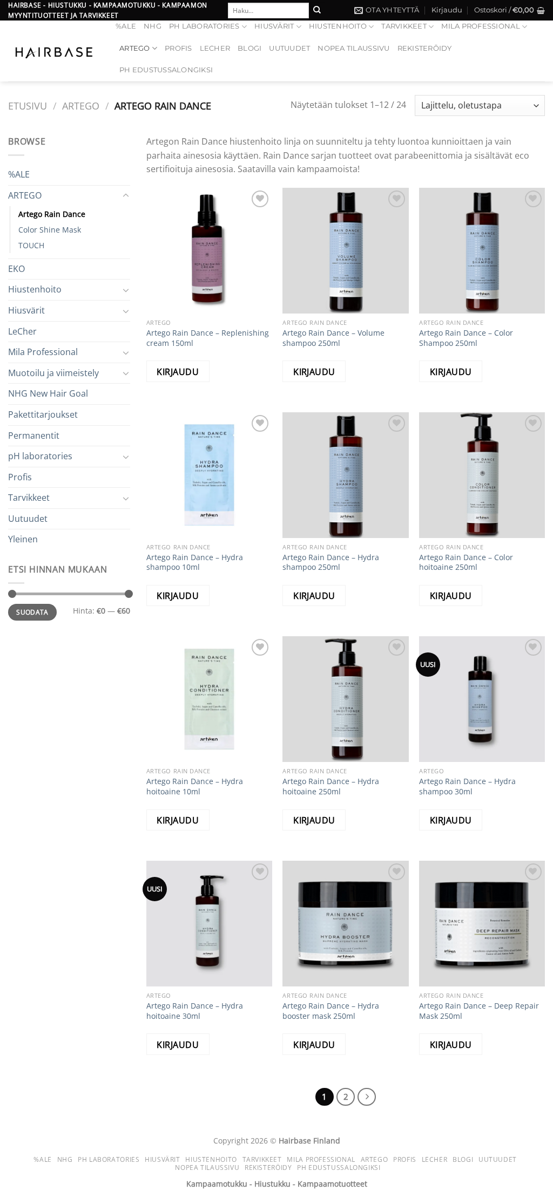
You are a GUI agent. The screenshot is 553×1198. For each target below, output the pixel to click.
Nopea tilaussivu (353, 48)
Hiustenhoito (338, 26)
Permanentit (33, 435)
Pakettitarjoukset (43, 414)
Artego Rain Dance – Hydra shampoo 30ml (467, 787)
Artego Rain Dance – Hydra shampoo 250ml (330, 563)
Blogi (249, 48)
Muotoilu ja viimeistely (53, 373)
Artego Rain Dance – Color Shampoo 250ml (466, 338)
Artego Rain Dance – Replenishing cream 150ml (207, 338)
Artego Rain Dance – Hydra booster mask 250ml (330, 1011)
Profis (178, 48)
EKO (16, 269)
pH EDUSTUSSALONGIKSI (166, 70)
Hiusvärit (274, 26)
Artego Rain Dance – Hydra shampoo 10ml (194, 563)
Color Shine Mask (49, 229)
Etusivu (27, 105)
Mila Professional (480, 26)
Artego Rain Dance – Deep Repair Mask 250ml (479, 1011)
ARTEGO (134, 48)
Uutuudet (28, 519)
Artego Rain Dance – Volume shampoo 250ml (333, 338)
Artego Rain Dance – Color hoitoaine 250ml (466, 563)
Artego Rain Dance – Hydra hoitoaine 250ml (330, 787)
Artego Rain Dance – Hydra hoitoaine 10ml (194, 787)
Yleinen (23, 539)
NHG (152, 26)
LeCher (215, 48)
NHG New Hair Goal (48, 393)
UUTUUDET (289, 48)
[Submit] (317, 10)
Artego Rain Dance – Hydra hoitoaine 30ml (194, 1011)
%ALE (126, 26)
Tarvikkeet (404, 26)
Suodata (32, 612)
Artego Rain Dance (51, 214)
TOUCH (31, 245)
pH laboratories (204, 26)
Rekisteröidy (424, 48)
